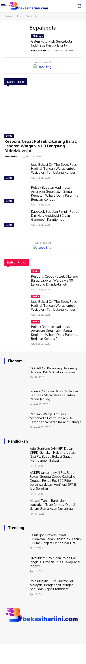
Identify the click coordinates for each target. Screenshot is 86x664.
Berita (9, 135)
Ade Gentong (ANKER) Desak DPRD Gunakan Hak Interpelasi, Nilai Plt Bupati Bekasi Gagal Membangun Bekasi (53, 454)
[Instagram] (14, 632)
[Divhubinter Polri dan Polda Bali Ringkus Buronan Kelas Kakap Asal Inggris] (16, 565)
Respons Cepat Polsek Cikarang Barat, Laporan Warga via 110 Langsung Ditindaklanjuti (40, 146)
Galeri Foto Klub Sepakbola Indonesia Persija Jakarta (51, 43)
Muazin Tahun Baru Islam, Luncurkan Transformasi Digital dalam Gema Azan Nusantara (52, 504)
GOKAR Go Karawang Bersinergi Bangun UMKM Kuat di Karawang (54, 370)
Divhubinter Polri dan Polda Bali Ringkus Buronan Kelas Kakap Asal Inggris (55, 562)
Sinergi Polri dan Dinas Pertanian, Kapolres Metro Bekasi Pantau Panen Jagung (54, 395)
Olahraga (37, 36)
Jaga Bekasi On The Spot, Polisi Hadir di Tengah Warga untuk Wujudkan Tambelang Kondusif (54, 168)
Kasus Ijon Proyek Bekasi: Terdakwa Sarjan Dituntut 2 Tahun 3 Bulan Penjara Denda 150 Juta (55, 539)
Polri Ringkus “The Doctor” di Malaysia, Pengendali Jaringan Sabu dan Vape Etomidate (51, 585)
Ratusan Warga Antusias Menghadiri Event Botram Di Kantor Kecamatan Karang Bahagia (55, 418)
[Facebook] (7, 632)
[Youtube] (26, 632)
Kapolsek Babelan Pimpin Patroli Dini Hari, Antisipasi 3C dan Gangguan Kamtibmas (55, 215)
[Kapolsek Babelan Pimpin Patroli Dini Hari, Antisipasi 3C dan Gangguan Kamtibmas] (16, 219)
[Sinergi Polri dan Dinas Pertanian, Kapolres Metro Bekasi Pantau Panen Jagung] (16, 398)
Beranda (8, 16)
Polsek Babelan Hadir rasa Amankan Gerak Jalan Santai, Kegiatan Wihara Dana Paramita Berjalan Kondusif (54, 193)
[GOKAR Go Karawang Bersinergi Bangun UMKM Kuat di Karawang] (16, 375)
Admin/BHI (11, 156)
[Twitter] (20, 632)
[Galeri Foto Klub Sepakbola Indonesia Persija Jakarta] (16, 43)
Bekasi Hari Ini (40, 50)
